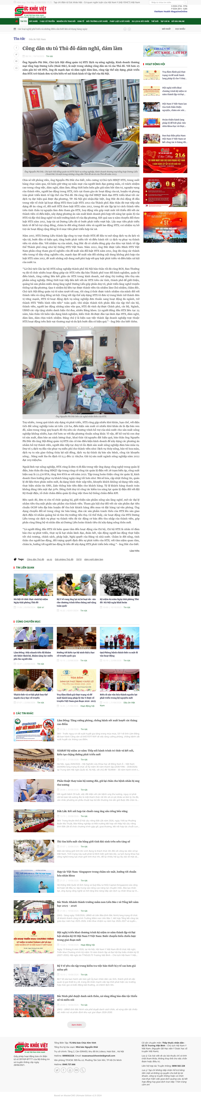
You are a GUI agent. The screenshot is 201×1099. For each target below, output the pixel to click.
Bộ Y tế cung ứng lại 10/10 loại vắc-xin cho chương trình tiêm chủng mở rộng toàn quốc (76, 602)
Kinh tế (81, 21)
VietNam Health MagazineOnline (170, 11)
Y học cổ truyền (47, 21)
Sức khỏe (33, 21)
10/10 (79, 559)
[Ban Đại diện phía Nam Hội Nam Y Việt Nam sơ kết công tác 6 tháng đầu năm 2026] (151, 139)
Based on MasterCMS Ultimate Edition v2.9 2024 (78, 1095)
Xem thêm (77, 1024)
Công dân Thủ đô (35, 559)
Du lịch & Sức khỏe (140, 21)
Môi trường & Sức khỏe (97, 21)
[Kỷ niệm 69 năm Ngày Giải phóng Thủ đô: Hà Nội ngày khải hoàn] (119, 585)
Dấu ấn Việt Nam (37, 39)
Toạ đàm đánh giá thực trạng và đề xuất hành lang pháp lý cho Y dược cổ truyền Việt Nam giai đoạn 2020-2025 (76, 698)
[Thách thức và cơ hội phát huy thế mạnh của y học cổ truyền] (33, 680)
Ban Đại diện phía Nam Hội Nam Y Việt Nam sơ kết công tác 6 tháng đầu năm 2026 (174, 139)
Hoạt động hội (87, 706)
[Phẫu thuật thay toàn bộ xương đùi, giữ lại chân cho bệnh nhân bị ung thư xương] (34, 790)
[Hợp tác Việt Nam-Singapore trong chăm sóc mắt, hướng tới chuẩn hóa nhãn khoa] (34, 881)
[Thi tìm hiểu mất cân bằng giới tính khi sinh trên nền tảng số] (34, 851)
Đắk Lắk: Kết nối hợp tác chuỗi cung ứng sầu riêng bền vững (92, 811)
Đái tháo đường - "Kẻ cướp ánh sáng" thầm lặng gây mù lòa (48, 29)
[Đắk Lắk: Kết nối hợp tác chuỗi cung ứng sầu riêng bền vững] (34, 820)
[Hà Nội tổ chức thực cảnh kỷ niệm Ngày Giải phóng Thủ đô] (33, 585)
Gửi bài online (178, 21)
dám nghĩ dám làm (93, 559)
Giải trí (40, 607)
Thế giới (154, 21)
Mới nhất (166, 29)
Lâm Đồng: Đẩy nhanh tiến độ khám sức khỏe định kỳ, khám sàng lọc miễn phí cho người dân (33, 655)
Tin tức (23, 21)
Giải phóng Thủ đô (64, 559)
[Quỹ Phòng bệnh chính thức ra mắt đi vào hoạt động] (119, 638)
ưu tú (49, 559)
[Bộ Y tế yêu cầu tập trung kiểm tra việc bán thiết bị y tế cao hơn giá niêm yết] (34, 975)
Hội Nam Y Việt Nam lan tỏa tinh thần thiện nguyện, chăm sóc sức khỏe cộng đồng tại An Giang (174, 107)
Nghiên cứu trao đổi (66, 21)
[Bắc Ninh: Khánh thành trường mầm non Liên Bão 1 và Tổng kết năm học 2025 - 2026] (34, 911)
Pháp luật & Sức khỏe (120, 21)
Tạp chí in (165, 21)
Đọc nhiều (180, 29)
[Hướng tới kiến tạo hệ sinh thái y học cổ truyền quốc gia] (76, 638)
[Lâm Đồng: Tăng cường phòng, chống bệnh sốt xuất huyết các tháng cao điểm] (34, 730)
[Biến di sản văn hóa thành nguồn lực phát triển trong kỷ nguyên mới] (119, 680)
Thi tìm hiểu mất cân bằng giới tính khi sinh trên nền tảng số (93, 841)
